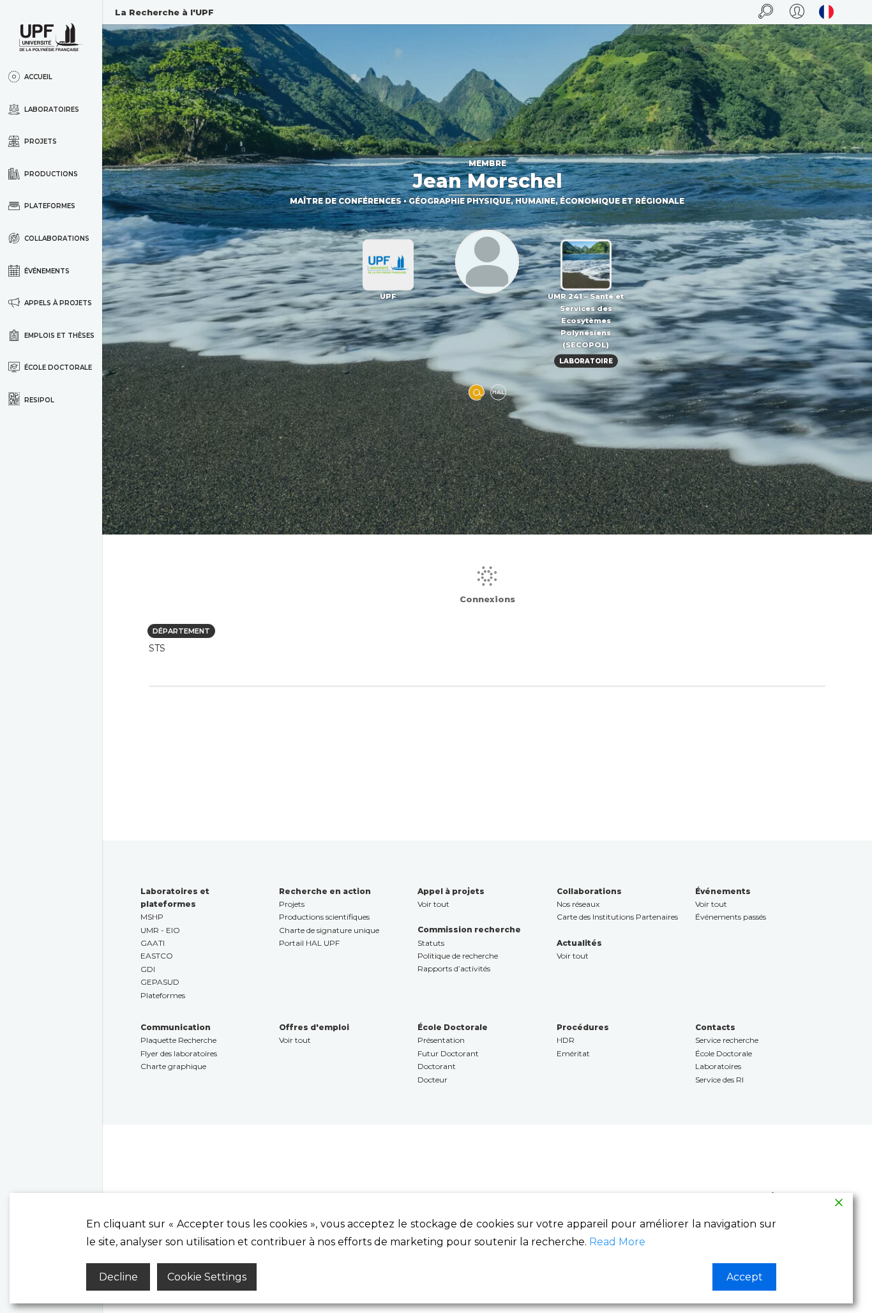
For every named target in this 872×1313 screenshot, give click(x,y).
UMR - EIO (160, 930)
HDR (566, 1040)
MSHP (151, 917)
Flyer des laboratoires (178, 1053)
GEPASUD (159, 982)
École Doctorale (723, 1053)
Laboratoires (718, 1066)
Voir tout (433, 904)
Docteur (432, 1079)
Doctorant (436, 1066)
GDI (147, 969)
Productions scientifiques (324, 917)
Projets (291, 904)
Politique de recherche (457, 955)
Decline (118, 1277)
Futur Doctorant (448, 1053)
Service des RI (719, 1079)
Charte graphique (173, 1066)
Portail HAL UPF (309, 943)
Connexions (487, 599)
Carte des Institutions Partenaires (617, 917)
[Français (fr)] (826, 12)
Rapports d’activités (453, 968)
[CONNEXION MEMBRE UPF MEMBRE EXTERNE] (797, 12)
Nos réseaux (578, 904)
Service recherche (726, 1040)
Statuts (430, 943)
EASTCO (156, 955)
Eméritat (573, 1053)
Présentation (441, 1040)
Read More (617, 1242)
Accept (744, 1277)
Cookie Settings (206, 1277)
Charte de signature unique (329, 930)
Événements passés (730, 917)
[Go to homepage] (51, 37)
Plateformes (162, 995)
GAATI (152, 943)
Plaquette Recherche (178, 1040)
